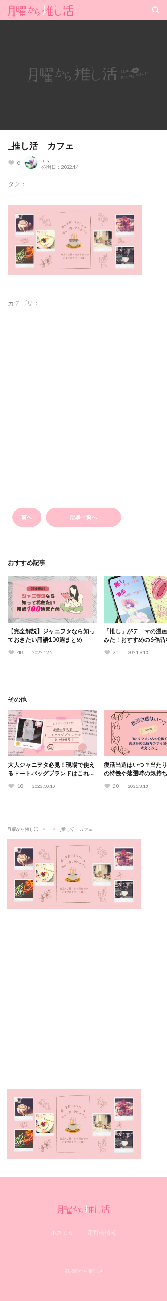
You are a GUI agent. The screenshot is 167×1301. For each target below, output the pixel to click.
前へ (26, 517)
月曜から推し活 (22, 829)
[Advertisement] (83, 992)
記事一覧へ (83, 517)
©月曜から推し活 (84, 1270)
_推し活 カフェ (41, 145)
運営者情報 (101, 1232)
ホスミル (62, 1232)
